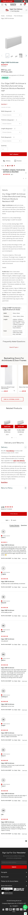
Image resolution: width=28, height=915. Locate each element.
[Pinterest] (14, 165)
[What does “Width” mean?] (14, 111)
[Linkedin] (12, 165)
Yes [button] (13, 558)
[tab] (14, 526)
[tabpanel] (7, 424)
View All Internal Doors (12, 399)
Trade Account (8, 1)
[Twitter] (10, 165)
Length (7, 128)
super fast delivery (19, 460)
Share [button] (19, 558)
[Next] (26, 10)
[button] (4, 65)
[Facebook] (5, 165)
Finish (6, 137)
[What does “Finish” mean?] (14, 137)
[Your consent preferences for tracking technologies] (25, 913)
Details (5, 190)
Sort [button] (7, 520)
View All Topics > (14, 347)
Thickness (8, 120)
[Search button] (6, 5)
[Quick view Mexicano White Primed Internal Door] (14, 390)
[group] (14, 507)
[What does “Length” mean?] (15, 128)
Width (6, 111)
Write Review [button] (14, 514)
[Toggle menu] (2, 4)
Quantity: (4, 145)
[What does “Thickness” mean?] (16, 119)
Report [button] (15, 558)
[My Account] (21, 4)
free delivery (10, 451)
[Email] (7, 165)
